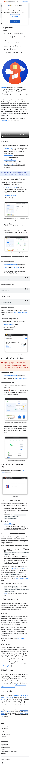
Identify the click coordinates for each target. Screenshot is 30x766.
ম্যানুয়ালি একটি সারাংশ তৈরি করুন (20, 568)
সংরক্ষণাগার (3, 738)
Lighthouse (4, 87)
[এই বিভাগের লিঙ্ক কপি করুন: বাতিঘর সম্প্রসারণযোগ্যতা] (20, 599)
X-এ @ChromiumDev (5, 747)
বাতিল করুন (15, 16)
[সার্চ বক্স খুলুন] (17, 1)
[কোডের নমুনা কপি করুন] (28, 277)
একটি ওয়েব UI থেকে (9, 164)
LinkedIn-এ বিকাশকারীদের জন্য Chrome (9, 751)
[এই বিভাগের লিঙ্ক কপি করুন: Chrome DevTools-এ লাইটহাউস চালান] (26, 179)
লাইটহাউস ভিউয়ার (8, 524)
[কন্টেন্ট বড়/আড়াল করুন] (14, 28)
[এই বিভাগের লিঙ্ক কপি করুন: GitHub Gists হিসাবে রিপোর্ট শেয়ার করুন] (26, 534)
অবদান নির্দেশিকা (21, 638)
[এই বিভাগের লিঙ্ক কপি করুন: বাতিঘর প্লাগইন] (11, 644)
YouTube (3, 749)
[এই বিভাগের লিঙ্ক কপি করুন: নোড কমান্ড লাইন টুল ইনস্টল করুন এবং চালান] (2, 259)
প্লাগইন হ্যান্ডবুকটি (5, 666)
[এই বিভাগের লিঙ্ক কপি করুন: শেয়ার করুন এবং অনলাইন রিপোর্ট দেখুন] (6, 467)
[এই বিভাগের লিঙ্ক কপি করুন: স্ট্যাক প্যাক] (9, 614)
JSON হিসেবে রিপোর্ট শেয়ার (21, 578)
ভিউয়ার (5, 593)
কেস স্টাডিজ (3, 736)
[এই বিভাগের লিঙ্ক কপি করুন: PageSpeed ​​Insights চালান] (19, 319)
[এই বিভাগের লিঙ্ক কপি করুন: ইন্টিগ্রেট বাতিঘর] (14, 670)
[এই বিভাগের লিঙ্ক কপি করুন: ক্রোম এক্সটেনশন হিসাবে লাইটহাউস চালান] (27, 358)
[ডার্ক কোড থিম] (25, 277)
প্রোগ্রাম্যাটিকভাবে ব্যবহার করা (20, 312)
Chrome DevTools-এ (9, 148)
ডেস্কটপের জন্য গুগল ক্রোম (10, 187)
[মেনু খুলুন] (2, 1)
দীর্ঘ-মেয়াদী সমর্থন (15, 267)
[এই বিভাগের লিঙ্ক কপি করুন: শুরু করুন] (9, 141)
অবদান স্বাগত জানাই (17, 695)
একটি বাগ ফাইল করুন (5, 726)
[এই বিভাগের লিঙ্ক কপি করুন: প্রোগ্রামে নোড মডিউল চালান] (15, 308)
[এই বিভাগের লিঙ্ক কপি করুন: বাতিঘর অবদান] (13, 691)
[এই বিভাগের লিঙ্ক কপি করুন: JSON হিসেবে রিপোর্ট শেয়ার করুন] (22, 501)
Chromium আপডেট (5, 734)
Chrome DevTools (24, 364)
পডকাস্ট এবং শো (4, 741)
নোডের (5, 267)
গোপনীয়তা (8, 759)
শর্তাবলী (2, 759)
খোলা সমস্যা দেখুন (4, 728)
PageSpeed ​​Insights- (9, 324)
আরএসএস (3, 753)
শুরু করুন (15, 21)
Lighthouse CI (4, 120)
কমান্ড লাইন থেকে (8, 156)
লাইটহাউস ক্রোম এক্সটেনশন (21, 378)
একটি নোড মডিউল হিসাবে (10, 160)
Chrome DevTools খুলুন (10, 195)
